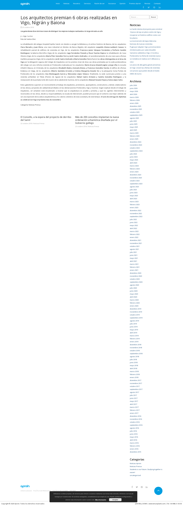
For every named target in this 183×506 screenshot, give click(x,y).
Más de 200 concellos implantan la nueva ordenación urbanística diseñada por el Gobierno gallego (97, 119)
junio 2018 (133, 362)
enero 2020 (134, 306)
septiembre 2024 (136, 151)
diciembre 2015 (135, 452)
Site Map (73, 491)
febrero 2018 (135, 374)
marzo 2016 (134, 443)
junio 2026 (133, 88)
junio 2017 (133, 398)
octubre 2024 (135, 148)
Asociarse (112, 3)
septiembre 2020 (136, 282)
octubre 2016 (135, 422)
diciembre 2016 (135, 416)
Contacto (157, 3)
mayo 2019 (134, 330)
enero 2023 (134, 207)
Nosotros (76, 3)
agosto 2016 (134, 428)
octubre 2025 (135, 112)
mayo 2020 (134, 294)
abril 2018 (133, 368)
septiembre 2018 (136, 353)
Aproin (17, 504)
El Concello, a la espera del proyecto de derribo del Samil (46, 118)
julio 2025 (133, 121)
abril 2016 (133, 440)
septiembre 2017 (136, 389)
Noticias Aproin (135, 463)
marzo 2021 (134, 264)
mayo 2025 (134, 127)
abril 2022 (133, 228)
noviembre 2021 (136, 243)
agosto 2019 (134, 321)
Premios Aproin (135, 3)
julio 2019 (133, 324)
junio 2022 (133, 222)
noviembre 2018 (136, 347)
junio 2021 (133, 255)
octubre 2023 (135, 181)
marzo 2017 (134, 407)
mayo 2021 (134, 258)
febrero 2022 (135, 234)
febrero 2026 (135, 100)
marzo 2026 (134, 97)
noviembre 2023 (136, 178)
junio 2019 (133, 327)
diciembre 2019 (135, 309)
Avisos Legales (26, 491)
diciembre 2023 (135, 175)
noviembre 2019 (136, 312)
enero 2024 (134, 172)
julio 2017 (133, 395)
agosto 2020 (134, 285)
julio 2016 (133, 431)
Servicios (87, 3)
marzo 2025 (134, 133)
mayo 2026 (134, 91)
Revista (147, 3)
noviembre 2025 (136, 109)
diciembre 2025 (135, 106)
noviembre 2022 (136, 213)
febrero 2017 (135, 410)
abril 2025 (133, 130)
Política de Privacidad (42, 491)
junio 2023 (133, 192)
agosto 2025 (134, 118)
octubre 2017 (135, 386)
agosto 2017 (134, 392)
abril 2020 (133, 297)
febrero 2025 (135, 136)
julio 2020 (133, 288)
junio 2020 (133, 291)
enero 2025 (134, 139)
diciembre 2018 (135, 344)
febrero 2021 (135, 267)
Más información (100, 500)
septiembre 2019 (136, 318)
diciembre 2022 (135, 210)
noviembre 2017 (136, 383)
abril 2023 (133, 198)
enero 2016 (134, 449)
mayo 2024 (134, 160)
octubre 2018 (135, 350)
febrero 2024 (135, 169)
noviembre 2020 (136, 276)
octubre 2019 (135, 315)
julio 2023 (133, 189)
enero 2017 (134, 413)
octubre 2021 (135, 246)
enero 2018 (134, 377)
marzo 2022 (134, 231)
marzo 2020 (134, 300)
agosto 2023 (134, 187)
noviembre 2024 (136, 145)
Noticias (66, 3)
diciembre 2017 (135, 380)
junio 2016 (133, 434)
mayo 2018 (134, 365)
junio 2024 (133, 157)
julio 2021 (133, 252)
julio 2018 (133, 359)
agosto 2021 (134, 249)
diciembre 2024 (135, 142)
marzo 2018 (134, 371)
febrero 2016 (135, 446)
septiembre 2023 (136, 184)
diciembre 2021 (135, 240)
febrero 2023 (135, 204)
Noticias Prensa (34, 105)
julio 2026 (133, 85)
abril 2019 (133, 333)
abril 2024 (133, 163)
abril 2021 (133, 261)
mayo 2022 (134, 225)
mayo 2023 (134, 195)
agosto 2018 (134, 356)
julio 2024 (133, 154)
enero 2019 (134, 341)
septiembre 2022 (136, 216)
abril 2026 (133, 94)
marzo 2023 (134, 201)
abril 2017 (133, 404)
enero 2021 (134, 270)
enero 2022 (134, 237)
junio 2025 (133, 124)
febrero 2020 (135, 303)
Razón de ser (99, 3)
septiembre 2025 (136, 115)
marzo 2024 (134, 166)
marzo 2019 (134, 336)
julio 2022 (133, 219)
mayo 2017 (134, 401)
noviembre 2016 (136, 419)
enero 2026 (134, 103)
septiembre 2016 (136, 425)
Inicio (58, 3)
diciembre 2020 (135, 273)
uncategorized (135, 475)
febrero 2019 (135, 338)
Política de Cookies (60, 491)
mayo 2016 (134, 437)
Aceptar (115, 500)
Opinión (122, 3)
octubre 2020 (135, 279)
